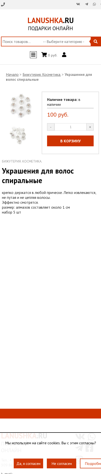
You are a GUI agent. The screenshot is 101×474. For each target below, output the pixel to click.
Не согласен (61, 461)
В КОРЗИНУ (70, 140)
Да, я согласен (28, 461)
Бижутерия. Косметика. (42, 74)
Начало (12, 74)
